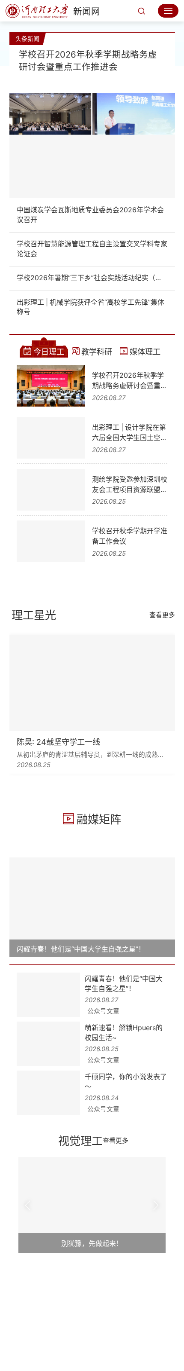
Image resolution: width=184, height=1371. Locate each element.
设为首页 (92, 1322)
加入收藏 (124, 1322)
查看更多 (162, 615)
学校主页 (60, 1322)
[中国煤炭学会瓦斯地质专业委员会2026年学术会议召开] (92, 145)
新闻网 (86, 11)
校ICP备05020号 (96, 1346)
